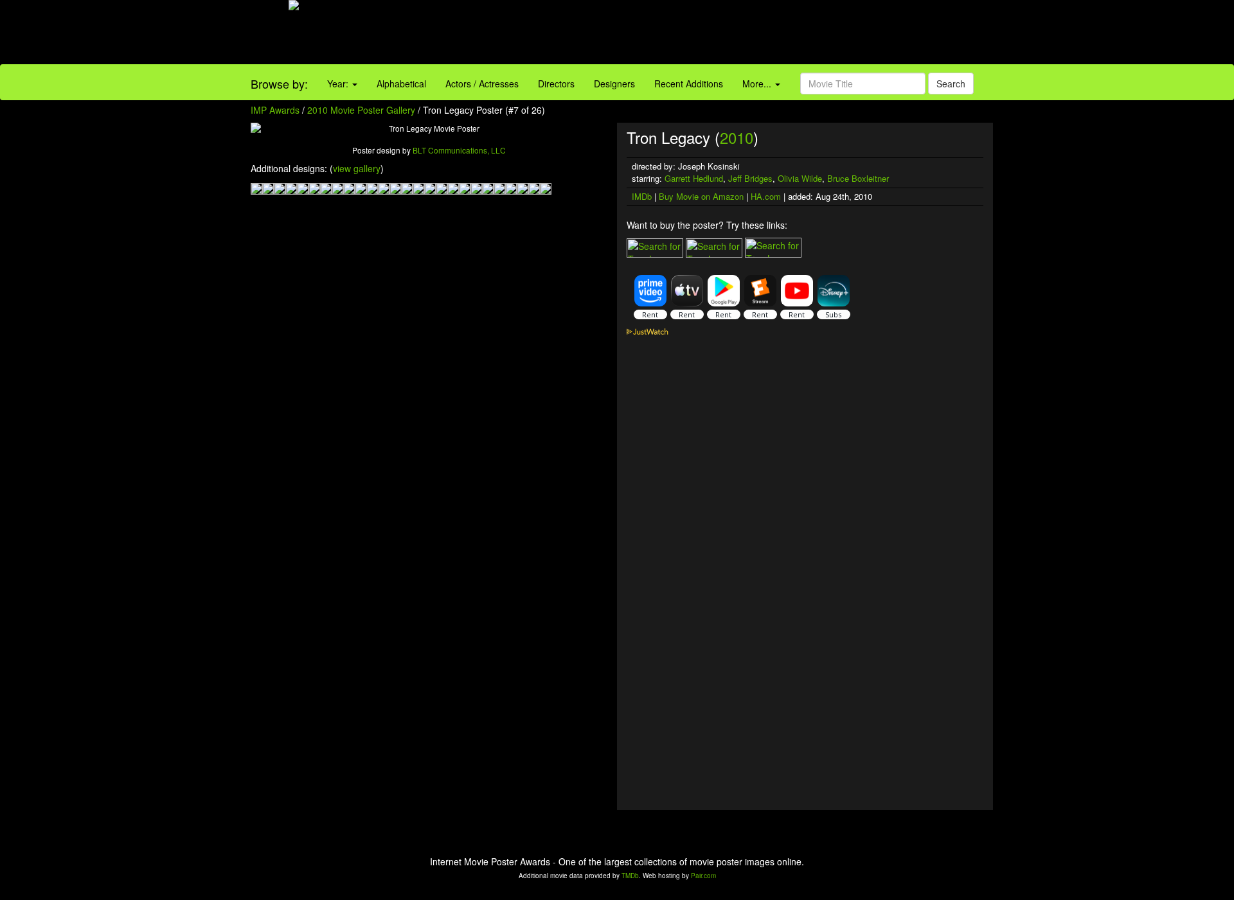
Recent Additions (688, 83)
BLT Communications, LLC (459, 150)
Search (950, 83)
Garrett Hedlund (694, 178)
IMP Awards (275, 109)
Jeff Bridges (750, 178)
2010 (736, 137)
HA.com (766, 196)
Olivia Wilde (800, 178)
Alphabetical (401, 83)
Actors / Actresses (482, 83)
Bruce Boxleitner (858, 178)
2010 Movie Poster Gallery (361, 109)
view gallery (356, 168)
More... (758, 83)
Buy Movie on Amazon (701, 196)
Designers (614, 83)
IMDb (642, 196)
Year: (339, 83)
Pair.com (703, 875)
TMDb (630, 875)
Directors (556, 83)
